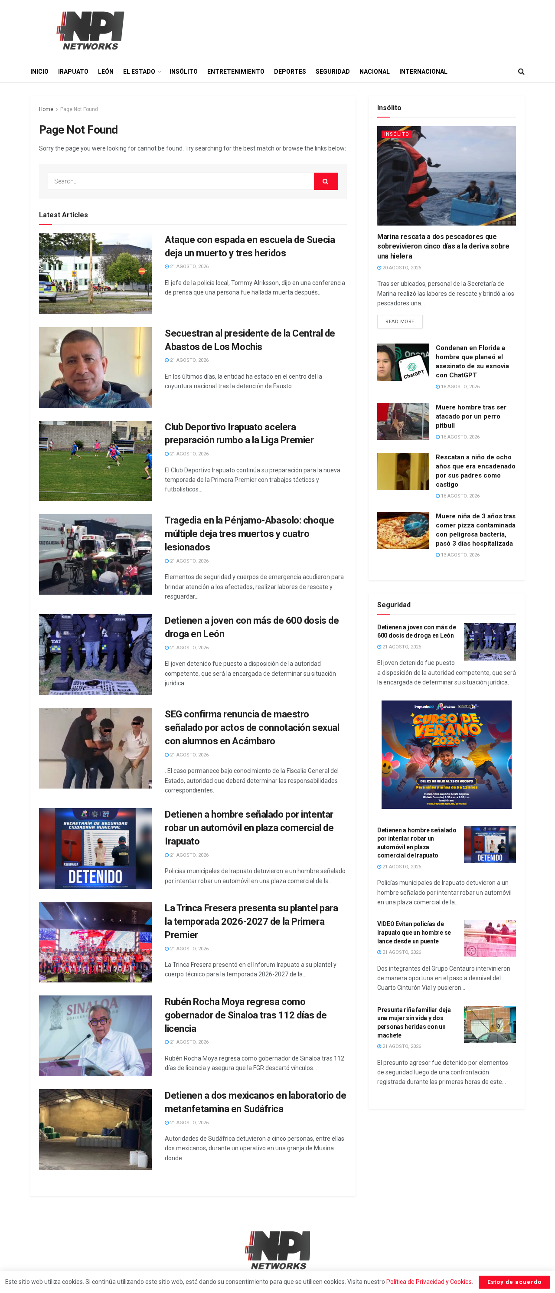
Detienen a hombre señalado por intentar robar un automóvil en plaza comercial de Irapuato (249, 828)
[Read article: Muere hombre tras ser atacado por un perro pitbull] (403, 421)
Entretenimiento (235, 71)
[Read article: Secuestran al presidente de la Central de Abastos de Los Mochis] (95, 367)
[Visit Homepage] (89, 30)
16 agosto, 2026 (460, 437)
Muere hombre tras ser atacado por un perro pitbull (471, 416)
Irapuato (73, 71)
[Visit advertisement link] (446, 755)
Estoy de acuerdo (514, 1282)
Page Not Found (79, 109)
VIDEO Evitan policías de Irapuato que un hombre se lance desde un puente (414, 932)
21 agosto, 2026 (189, 266)
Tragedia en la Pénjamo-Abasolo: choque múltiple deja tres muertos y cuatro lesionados (249, 534)
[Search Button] (521, 71)
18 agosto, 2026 (460, 387)
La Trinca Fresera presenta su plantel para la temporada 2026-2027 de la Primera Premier (251, 921)
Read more (404, 319)
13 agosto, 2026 (460, 555)
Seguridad (333, 71)
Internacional (423, 71)
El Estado (139, 71)
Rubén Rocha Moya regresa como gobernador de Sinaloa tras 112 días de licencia (245, 1015)
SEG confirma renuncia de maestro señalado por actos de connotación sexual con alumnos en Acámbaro (252, 727)
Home (46, 109)
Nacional (374, 71)
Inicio (39, 71)
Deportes (290, 71)
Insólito (184, 71)
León (106, 71)
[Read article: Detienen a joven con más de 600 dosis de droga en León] (95, 654)
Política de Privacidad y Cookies (429, 1281)
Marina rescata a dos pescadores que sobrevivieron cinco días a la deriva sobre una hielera (443, 246)
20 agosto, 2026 (401, 268)
